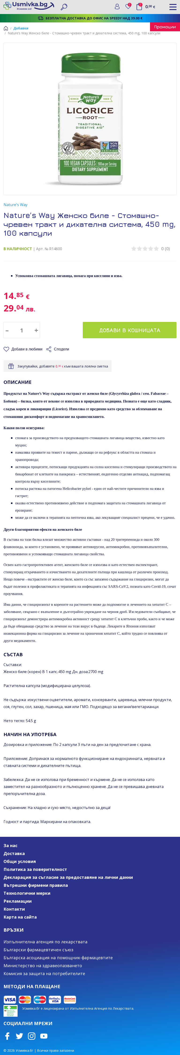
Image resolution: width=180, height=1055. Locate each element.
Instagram (31, 1036)
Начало (6, 28)
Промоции (165, 26)
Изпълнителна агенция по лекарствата (45, 942)
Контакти (14, 909)
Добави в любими (26, 349)
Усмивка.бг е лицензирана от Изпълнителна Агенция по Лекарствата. (78, 1008)
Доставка (14, 853)
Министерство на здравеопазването (43, 965)
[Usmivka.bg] (29, 6)
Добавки (20, 28)
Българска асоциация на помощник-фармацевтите (58, 957)
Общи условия (20, 861)
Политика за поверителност (35, 869)
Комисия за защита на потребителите (44, 973)
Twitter (19, 1036)
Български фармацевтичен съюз (38, 949)
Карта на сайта (20, 917)
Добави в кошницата (129, 330)
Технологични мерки (27, 893)
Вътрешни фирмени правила (36, 885)
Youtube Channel (44, 1036)
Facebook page (7, 1036)
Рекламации (18, 901)
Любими (130, 5)
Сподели (61, 349)
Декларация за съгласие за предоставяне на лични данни (68, 877)
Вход (117, 6)
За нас (10, 845)
